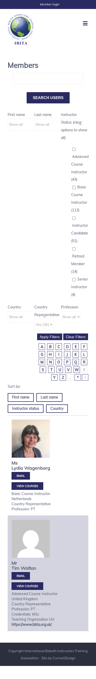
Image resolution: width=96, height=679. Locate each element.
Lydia (17, 468)
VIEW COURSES (27, 486)
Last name (43, 114)
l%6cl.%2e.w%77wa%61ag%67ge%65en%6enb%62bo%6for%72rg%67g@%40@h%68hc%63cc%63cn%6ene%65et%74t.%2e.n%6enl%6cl (21, 476)
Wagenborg (37, 468)
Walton (28, 568)
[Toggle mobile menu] (85, 23)
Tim (15, 568)
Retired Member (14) (78, 264)
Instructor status (25, 408)
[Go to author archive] (31, 439)
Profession (69, 307)
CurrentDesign (64, 658)
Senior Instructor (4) (79, 287)
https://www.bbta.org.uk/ (32, 624)
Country (14, 307)
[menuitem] (50, 4)
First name (16, 114)
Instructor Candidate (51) (79, 233)
